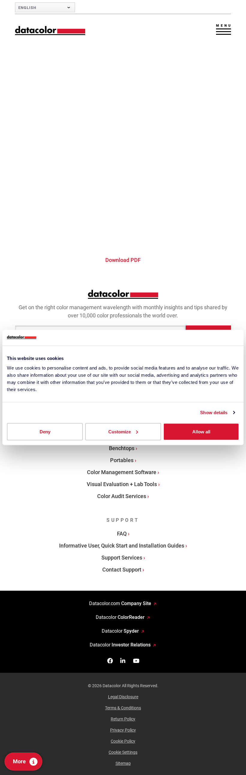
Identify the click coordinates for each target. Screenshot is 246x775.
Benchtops (121, 448)
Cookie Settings (123, 752)
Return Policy (123, 719)
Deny (45, 431)
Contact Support (121, 569)
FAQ (122, 533)
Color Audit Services (121, 496)
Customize (119, 431)
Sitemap (123, 763)
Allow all (201, 431)
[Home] (50, 30)
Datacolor (120, 617)
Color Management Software (121, 472)
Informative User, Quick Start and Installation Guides (121, 545)
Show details (213, 412)
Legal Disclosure (123, 696)
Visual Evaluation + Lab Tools (122, 484)
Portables (122, 460)
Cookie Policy (123, 741)
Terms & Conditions (123, 707)
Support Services (121, 557)
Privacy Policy (123, 730)
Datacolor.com (120, 603)
